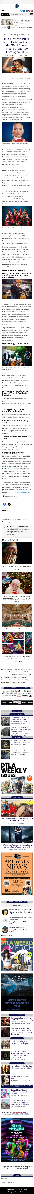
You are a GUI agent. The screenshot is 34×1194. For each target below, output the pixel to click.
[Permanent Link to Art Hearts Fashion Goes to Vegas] (5, 1080)
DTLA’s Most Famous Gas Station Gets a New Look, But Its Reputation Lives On (17, 846)
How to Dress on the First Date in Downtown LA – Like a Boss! (21, 1067)
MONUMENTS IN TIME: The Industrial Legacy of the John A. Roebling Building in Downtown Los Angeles (22, 730)
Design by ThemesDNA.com (17, 1192)
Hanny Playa (14, 735)
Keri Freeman (15, 1059)
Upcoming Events (20, 34)
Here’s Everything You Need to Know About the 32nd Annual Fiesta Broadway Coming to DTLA (17, 45)
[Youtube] (29, 11)
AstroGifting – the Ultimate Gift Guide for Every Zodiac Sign (21, 741)
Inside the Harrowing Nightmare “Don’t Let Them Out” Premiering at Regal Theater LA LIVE (21, 1054)
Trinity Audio (20, 78)
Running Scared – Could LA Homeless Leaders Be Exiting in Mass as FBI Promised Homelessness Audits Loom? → (17, 671)
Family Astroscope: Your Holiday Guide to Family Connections (22, 752)
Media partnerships (17, 522)
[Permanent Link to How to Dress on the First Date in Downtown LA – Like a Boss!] (5, 1069)
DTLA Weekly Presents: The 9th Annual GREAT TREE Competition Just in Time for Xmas (17, 599)
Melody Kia (14, 1036)
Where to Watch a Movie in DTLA (17, 629)
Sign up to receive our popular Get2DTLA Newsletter (17, 1168)
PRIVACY (4, 1179)
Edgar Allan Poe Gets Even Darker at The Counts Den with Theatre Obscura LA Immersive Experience (22, 1031)
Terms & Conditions (7, 1183)
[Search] (32, 11)
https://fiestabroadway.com (20, 492)
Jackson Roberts (12, 55)
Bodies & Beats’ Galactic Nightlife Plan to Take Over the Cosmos (21, 1092)
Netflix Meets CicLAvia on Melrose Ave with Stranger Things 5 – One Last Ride (20, 1043)
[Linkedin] (27, 11)
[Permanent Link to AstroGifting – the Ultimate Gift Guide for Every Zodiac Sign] (5, 744)
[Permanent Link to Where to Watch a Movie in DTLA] (17, 615)
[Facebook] (24, 11)
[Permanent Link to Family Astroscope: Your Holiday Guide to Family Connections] (5, 754)
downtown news (15, 519)
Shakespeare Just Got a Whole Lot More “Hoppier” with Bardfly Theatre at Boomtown (22, 1020)
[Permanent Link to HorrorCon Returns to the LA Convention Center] (17, 553)
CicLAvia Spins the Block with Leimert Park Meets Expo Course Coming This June (21, 1102)
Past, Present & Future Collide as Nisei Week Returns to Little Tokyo (17, 820)
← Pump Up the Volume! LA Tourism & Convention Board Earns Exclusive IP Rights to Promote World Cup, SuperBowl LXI (17, 679)
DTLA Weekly (12, 468)
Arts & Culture (10, 34)
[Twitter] (21, 11)
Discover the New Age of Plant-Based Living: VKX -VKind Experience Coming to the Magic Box (17, 658)
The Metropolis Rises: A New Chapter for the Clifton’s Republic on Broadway (20, 719)
